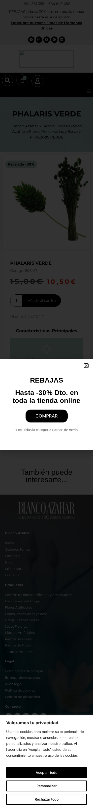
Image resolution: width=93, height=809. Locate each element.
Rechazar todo (47, 799)
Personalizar (46, 786)
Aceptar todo (46, 772)
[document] (46, 404)
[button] (86, 365)
